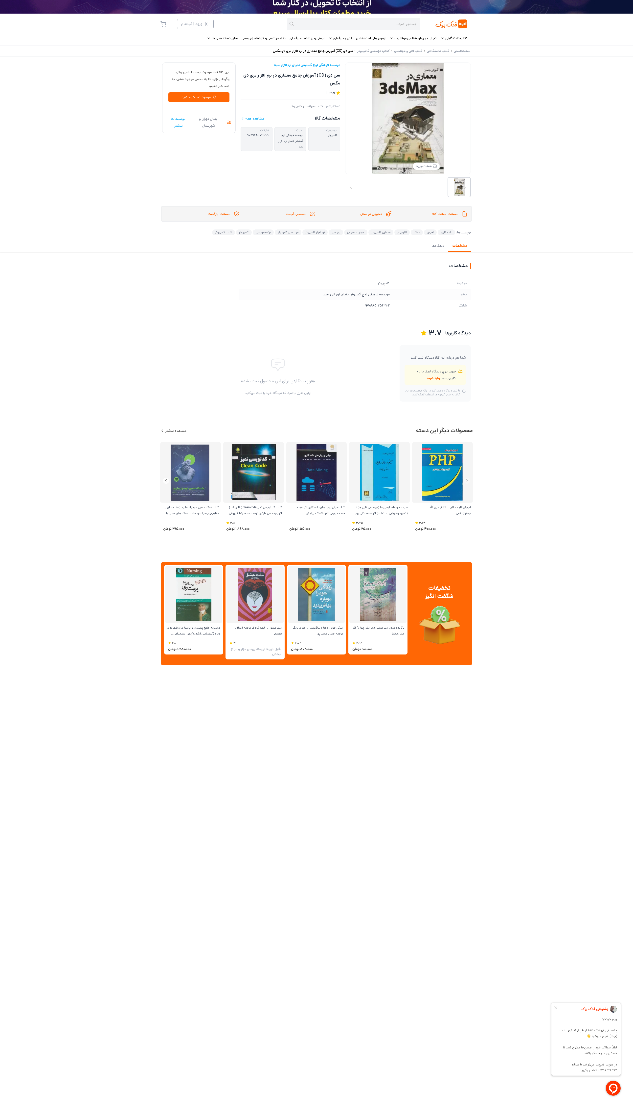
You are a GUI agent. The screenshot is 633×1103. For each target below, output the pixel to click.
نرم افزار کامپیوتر (315, 232)
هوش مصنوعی (355, 232)
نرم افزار (336, 232)
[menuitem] (454, 38)
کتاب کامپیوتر (223, 232)
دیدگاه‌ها (438, 245)
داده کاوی (446, 232)
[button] (166, 481)
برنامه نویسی (263, 232)
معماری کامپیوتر (380, 232)
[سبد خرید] (163, 24)
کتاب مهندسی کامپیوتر (306, 106)
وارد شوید (433, 378)
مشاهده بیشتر (175, 430)
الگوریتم (402, 232)
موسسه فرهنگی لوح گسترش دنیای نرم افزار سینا (307, 64)
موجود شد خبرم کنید (196, 97)
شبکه (417, 232)
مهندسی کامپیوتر (288, 232)
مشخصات (459, 245)
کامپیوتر (244, 232)
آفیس (430, 232)
